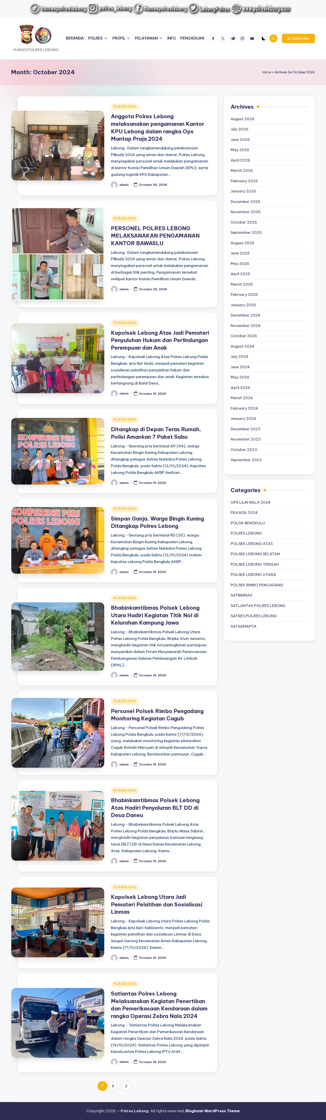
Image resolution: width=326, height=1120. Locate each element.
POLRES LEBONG (246, 533)
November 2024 (246, 325)
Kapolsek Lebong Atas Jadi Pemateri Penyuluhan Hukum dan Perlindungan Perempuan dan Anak (160, 340)
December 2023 (245, 429)
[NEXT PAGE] (126, 1086)
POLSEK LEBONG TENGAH (255, 564)
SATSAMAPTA (244, 626)
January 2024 (243, 418)
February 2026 (244, 180)
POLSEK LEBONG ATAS (252, 543)
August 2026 (242, 118)
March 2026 (242, 170)
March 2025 (242, 284)
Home (267, 72)
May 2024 (240, 377)
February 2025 (244, 294)
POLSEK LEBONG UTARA (253, 574)
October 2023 (244, 449)
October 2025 (244, 222)
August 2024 (242, 346)
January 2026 (243, 191)
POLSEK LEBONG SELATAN (255, 553)
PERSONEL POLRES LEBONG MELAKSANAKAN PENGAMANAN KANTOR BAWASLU (155, 235)
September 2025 (246, 232)
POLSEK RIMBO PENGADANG (257, 584)
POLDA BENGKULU (248, 522)
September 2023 (246, 459)
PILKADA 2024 (125, 106)
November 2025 (246, 211)
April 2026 (240, 160)
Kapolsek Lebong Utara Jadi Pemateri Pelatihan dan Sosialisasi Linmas (156, 904)
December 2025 (245, 201)
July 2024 (239, 356)
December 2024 (245, 315)
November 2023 (246, 439)
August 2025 (242, 242)
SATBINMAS (241, 595)
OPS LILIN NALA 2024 (251, 502)
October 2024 (244, 335)
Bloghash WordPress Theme (212, 1110)
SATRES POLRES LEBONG (254, 615)
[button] (298, 38)
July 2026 (239, 129)
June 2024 (240, 367)
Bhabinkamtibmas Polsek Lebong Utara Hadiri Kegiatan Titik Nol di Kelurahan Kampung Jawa (155, 615)
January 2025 (243, 305)
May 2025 (240, 263)
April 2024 (240, 387)
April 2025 (240, 273)
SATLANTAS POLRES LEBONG (258, 605)
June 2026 (240, 139)
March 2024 (242, 397)
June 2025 (240, 253)
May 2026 (240, 149)
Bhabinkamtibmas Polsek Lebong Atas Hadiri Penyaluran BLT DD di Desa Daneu (155, 807)
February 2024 (244, 408)
